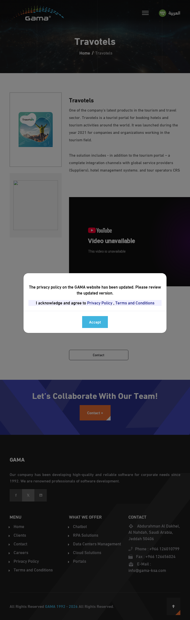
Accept (95, 322)
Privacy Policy (99, 303)
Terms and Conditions (134, 303)
